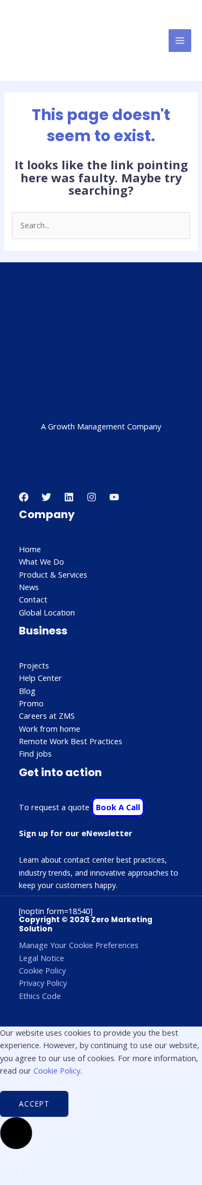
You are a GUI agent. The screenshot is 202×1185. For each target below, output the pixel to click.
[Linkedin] (69, 497)
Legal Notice (41, 957)
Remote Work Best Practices (70, 741)
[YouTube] (114, 497)
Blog (27, 690)
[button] (16, 1133)
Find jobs (35, 753)
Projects (34, 665)
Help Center (40, 677)
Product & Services (53, 574)
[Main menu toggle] (180, 40)
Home (30, 549)
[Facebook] (24, 497)
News (29, 586)
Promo (31, 703)
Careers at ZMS (47, 715)
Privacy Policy (43, 982)
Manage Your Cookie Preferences (78, 944)
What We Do (41, 561)
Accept (34, 1103)
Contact (33, 599)
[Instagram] (91, 497)
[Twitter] (46, 497)
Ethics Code (40, 995)
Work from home (49, 728)
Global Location (47, 612)
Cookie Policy (42, 970)
